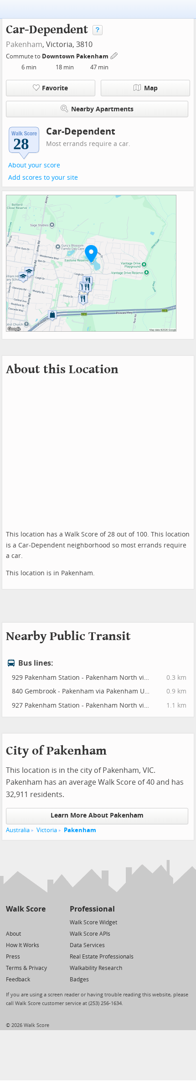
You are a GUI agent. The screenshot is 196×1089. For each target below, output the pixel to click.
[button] (91, 253)
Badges (79, 979)
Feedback (18, 979)
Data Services (87, 945)
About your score (34, 165)
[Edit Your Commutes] (114, 55)
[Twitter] (11, 922)
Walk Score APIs (90, 934)
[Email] (39, 922)
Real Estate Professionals (102, 957)
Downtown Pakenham (76, 56)
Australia (18, 830)
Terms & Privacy (26, 968)
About (13, 934)
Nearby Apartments (102, 109)
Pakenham (24, 44)
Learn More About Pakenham (97, 815)
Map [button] (151, 88)
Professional (92, 909)
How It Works (22, 945)
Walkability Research (96, 968)
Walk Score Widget (93, 922)
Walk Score (26, 909)
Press (13, 957)
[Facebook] (25, 922)
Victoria (46, 830)
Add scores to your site (43, 178)
